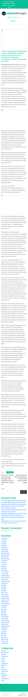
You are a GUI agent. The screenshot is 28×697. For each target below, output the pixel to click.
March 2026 (4, 547)
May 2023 (3, 611)
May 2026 (3, 543)
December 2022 (5, 620)
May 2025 (3, 566)
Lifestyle (13, 3)
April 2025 (3, 568)
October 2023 (4, 601)
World (2, 680)
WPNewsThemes (22, 695)
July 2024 (3, 585)
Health (2, 660)
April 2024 (3, 590)
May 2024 (3, 588)
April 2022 (3, 635)
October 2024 (4, 579)
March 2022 (4, 637)
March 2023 (4, 615)
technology (9, 472)
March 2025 (4, 570)
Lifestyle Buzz (4, 663)
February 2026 (4, 549)
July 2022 (3, 630)
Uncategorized (5, 678)
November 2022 (5, 622)
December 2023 (5, 598)
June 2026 (3, 542)
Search (3, 488)
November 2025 (5, 555)
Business (6, 1)
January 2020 (4, 643)
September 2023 (5, 603)
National (5, 5)
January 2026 (4, 551)
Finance (3, 658)
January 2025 (4, 573)
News (2, 667)
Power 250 (4, 669)
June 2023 (3, 609)
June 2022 (3, 631)
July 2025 (3, 562)
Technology (4, 675)
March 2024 (4, 592)
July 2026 (3, 540)
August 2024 (4, 583)
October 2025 (4, 557)
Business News (5, 652)
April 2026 (3, 545)
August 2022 (4, 628)
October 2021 (4, 641)
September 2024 (5, 581)
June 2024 (3, 587)
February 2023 (4, 616)
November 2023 (5, 600)
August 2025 (4, 560)
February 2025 (4, 572)
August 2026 (4, 538)
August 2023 (4, 605)
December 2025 (5, 553)
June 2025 (3, 564)
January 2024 (4, 596)
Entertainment (6, 3)
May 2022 (3, 633)
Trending (3, 676)
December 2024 (5, 575)
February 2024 (4, 594)
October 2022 (4, 624)
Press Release (11, 5)
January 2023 (4, 618)
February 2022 (4, 639)
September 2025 (5, 558)
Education (11, 1)
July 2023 (3, 607)
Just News (22, 693)
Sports (9, 7)
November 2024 (5, 577)
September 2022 (5, 626)
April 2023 (3, 613)
